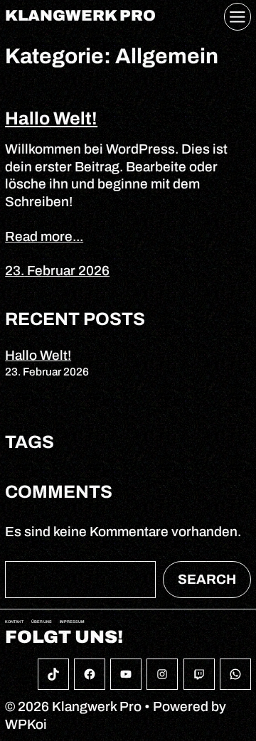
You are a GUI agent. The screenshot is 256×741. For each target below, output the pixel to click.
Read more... (44, 236)
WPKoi (26, 724)
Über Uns (41, 621)
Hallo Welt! (51, 118)
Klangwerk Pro (80, 16)
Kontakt (14, 621)
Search (207, 579)
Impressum (72, 621)
